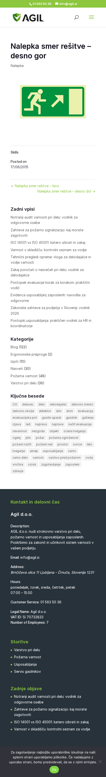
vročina (18, 464)
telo (89, 444)
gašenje (87, 417)
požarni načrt (22, 444)
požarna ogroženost (63, 438)
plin (28, 438)
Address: (17, 567)
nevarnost (20, 431)
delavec (28, 404)
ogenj (17, 438)
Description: (20, 526)
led (28, 424)
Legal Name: (20, 611)
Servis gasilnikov (27, 671)
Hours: (16, 582)
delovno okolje (23, 411)
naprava (41, 424)
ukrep (34, 451)
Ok (54, 770)
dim (58, 411)
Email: (15, 557)
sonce (77, 444)
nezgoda (38, 431)
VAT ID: (16, 617)
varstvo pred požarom (65, 457)
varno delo (20, 457)
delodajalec (58, 404)
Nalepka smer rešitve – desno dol (66, 191)
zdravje (18, 471)
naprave (57, 424)
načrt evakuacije (79, 424)
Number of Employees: (28, 622)
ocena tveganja (75, 431)
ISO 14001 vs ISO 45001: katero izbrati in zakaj (48, 242)
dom (69, 411)
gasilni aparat (51, 417)
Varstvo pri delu (23, 383)
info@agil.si (29, 557)
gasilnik (71, 417)
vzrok (32, 464)
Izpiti (14, 361)
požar (40, 438)
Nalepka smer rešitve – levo (35, 186)
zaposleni (72, 464)
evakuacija (85, 411)
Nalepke (17, 66)
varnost (38, 457)
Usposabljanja (25, 664)
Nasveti (17, 368)
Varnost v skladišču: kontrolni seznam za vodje (49, 250)
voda (89, 457)
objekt (54, 431)
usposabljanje (53, 451)
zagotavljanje (50, 464)
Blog (14, 347)
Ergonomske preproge (29, 354)
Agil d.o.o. (22, 514)
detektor (45, 411)
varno (72, 451)
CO (15, 404)
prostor (62, 444)
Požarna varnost (24, 376)
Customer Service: (25, 602)
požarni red (44, 444)
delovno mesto (82, 404)
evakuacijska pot (25, 417)
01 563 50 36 (50, 602)
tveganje (19, 451)
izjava (17, 424)
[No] (99, 761)
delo (41, 404)
